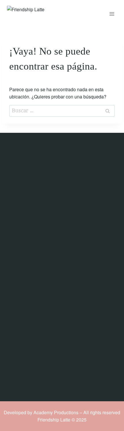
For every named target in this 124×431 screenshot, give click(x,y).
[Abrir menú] (111, 13)
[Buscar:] (62, 110)
